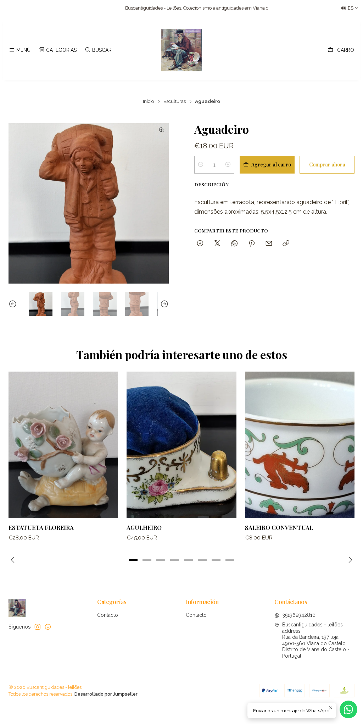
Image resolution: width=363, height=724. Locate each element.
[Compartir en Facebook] (200, 243)
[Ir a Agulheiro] (181, 445)
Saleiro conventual (279, 527)
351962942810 (298, 615)
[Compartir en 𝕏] (217, 243)
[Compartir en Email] (269, 243)
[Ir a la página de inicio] (181, 50)
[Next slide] (163, 304)
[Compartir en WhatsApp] (234, 243)
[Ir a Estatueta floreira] (63, 445)
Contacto (107, 615)
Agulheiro (144, 527)
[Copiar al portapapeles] (286, 243)
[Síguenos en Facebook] (47, 626)
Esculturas (174, 101)
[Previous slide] (14, 304)
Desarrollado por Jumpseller (106, 694)
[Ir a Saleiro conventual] (299, 445)
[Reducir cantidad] (201, 164)
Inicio (148, 101)
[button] (133, 559)
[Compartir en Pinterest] (252, 243)
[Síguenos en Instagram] (37, 626)
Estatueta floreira (41, 527)
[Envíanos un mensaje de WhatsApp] (348, 709)
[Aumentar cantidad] (228, 164)
